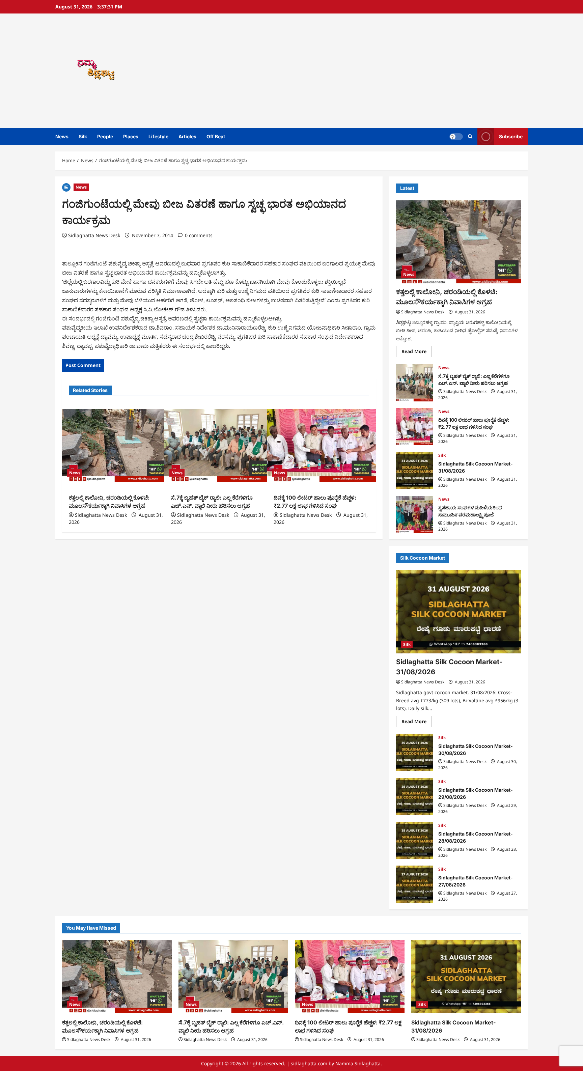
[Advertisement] (388, 71)
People (105, 136)
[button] (470, 136)
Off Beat (215, 136)
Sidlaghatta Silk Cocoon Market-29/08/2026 (414, 796)
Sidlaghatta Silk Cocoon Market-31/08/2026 (414, 470)
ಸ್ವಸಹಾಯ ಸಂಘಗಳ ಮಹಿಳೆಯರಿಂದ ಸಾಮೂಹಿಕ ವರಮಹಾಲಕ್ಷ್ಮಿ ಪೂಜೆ (414, 514)
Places (130, 136)
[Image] (66, 187)
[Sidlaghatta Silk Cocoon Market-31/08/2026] (458, 611)
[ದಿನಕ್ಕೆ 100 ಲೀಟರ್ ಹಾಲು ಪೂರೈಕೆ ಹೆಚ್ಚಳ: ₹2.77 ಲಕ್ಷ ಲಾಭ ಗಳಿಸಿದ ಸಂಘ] (321, 445)
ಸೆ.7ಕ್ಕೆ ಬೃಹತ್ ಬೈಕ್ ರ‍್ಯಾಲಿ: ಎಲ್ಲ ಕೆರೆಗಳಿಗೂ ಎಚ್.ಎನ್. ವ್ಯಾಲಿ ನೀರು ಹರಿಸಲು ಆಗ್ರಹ (414, 382)
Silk (83, 136)
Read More (416, 353)
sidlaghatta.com (309, 1063)
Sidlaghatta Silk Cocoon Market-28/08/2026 (414, 840)
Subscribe (511, 136)
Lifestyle (158, 136)
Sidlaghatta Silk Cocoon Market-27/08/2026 (414, 884)
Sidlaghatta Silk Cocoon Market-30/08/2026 (414, 752)
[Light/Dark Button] (456, 136)
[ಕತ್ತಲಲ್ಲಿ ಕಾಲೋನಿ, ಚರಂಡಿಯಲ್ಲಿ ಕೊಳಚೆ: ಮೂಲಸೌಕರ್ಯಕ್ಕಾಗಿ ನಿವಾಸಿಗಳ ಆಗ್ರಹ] (116, 445)
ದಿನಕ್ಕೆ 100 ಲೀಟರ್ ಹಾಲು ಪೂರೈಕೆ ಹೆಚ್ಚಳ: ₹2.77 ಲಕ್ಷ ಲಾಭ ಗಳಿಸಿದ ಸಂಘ (414, 426)
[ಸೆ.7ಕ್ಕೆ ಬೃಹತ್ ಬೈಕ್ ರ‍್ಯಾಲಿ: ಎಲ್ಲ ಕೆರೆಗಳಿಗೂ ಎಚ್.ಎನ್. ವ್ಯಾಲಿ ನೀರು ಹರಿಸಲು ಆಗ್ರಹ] (218, 445)
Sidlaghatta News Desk (94, 235)
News (61, 136)
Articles (187, 136)
